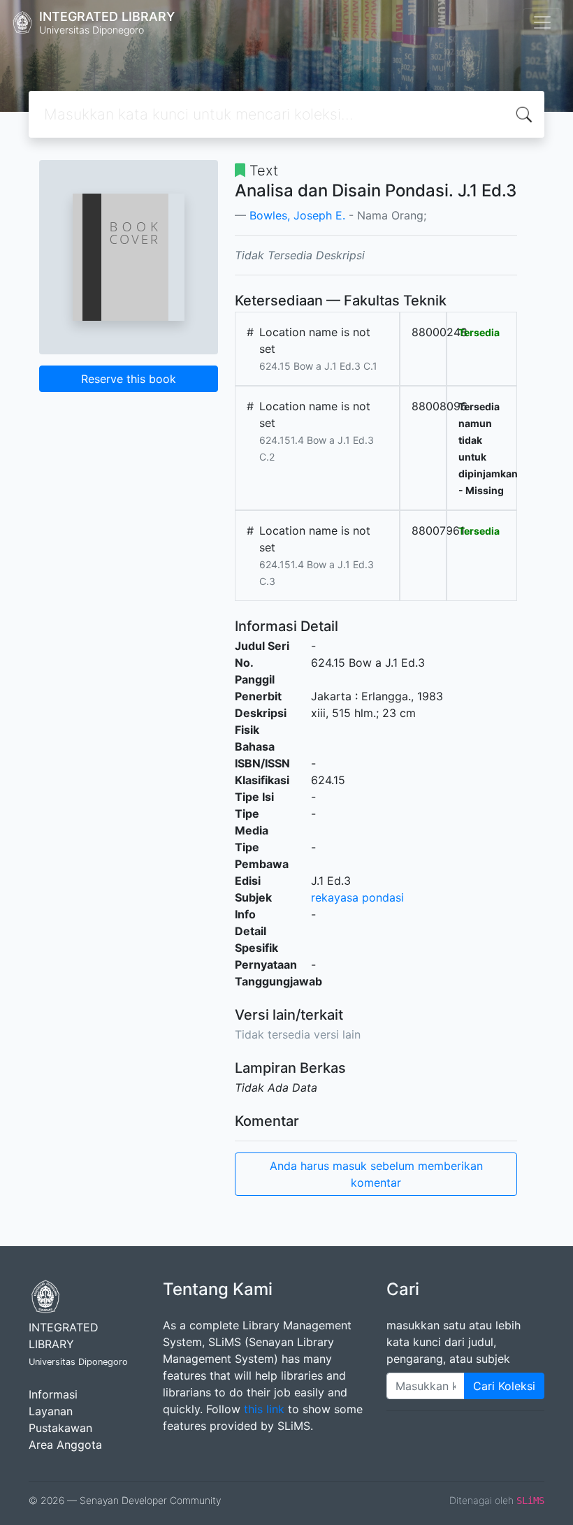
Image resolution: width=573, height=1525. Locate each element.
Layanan (51, 1411)
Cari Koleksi (504, 1386)
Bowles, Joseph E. (297, 215)
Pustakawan (60, 1428)
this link (264, 1409)
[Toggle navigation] (542, 22)
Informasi (53, 1394)
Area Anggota (65, 1445)
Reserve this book (128, 379)
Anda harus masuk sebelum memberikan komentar (376, 1174)
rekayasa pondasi (357, 897)
